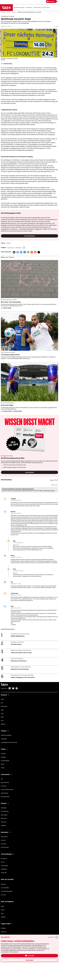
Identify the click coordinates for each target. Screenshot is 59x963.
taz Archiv (3, 895)
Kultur (2, 710)
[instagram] (17, 689)
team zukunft (4, 836)
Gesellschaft (4, 706)
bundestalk (3, 808)
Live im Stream (4, 865)
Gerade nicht (51, 937)
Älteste (56, 480)
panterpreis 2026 (5, 796)
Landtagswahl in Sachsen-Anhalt (9, 742)
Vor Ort (2, 862)
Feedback (3, 928)
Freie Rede (3, 822)
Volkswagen (4, 739)
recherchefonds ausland (7, 789)
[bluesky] (13, 689)
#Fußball (8, 243)
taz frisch (3, 840)
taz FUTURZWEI (5, 887)
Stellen (2, 764)
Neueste (52, 480)
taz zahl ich (3, 786)
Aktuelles (3, 753)
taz (4, 684)
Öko (2, 703)
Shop (2, 913)
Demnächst (4, 858)
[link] (20, 8)
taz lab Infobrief (5, 847)
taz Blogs (3, 884)
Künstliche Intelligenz (6, 735)
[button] (57, 1)
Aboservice (3, 931)
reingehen (3, 825)
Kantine (3, 910)
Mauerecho (4, 818)
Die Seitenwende (5, 760)
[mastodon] (10, 689)
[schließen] (56, 937)
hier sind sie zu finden (48, 490)
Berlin (2, 717)
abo (2, 779)
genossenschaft (5, 782)
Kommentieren (10, 247)
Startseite (3, 12)
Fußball (13, 12)
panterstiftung (4, 793)
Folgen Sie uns (4, 688)
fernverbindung (4, 811)
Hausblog (3, 757)
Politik (2, 699)
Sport (8, 12)
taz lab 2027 (4, 872)
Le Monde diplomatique (6, 891)
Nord (2, 720)
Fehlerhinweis (18, 247)
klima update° (4, 815)
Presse (2, 767)
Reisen (2, 906)
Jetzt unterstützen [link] (29, 236)
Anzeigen (3, 917)
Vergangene (4, 869)
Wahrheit (3, 724)
